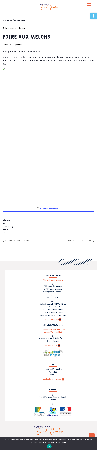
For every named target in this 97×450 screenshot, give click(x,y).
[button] (93, 16)
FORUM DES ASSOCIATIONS (79, 241)
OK (49, 446)
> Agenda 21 (52, 372)
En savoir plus (51, 345)
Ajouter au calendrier (49, 208)
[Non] (94, 443)
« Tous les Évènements (14, 20)
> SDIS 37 (52, 375)
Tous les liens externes (51, 379)
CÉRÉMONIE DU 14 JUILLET (18, 241)
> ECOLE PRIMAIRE (53, 369)
